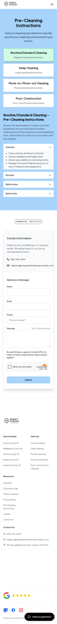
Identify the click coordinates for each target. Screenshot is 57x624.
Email (9, 301)
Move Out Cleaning (39, 459)
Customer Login (10, 488)
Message (11, 328)
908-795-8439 (18, 259)
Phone (10, 315)
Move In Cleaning (38, 454)
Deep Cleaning (37, 448)
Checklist (7, 483)
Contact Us (8, 519)
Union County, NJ (11, 443)
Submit (28, 379)
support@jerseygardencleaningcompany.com (32, 265)
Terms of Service (10, 494)
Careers (7, 514)
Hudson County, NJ (12, 465)
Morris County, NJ (11, 454)
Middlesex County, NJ (12, 448)
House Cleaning (38, 443)
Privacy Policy (9, 499)
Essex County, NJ (11, 459)
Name (9, 286)
